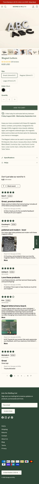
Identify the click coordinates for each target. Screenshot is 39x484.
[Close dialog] (35, 235)
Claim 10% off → (10, 244)
